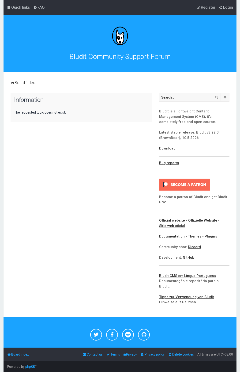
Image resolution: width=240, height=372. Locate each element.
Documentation (172, 236)
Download (167, 148)
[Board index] (120, 36)
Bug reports (169, 163)
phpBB (30, 366)
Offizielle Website (202, 220)
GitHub (188, 257)
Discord (194, 247)
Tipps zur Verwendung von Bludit (186, 297)
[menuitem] (39, 7)
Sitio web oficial (172, 226)
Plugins (211, 236)
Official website (172, 220)
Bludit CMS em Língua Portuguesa (187, 276)
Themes (194, 236)
